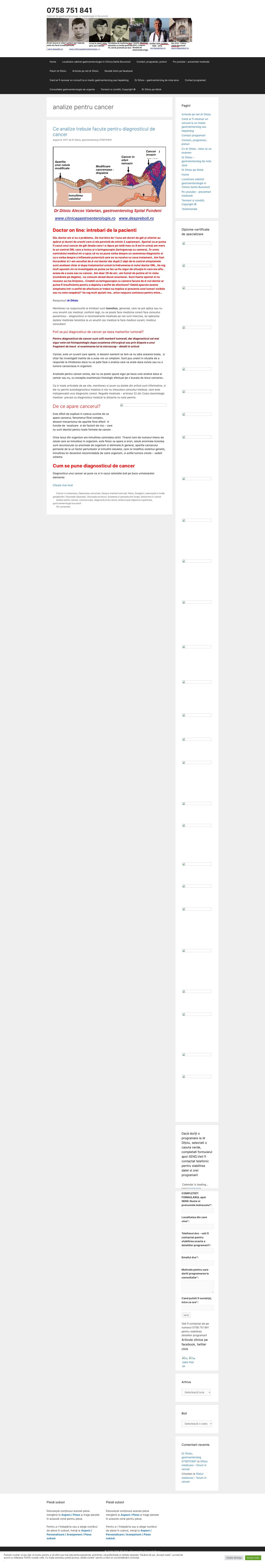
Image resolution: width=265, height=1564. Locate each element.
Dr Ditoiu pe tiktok (151, 89)
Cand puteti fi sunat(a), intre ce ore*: (197, 1300)
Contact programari (195, 80)
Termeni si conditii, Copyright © (118, 89)
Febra (131, 493)
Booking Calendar (195, 1188)
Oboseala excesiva (96, 496)
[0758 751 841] (119, 34)
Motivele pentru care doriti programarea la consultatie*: (195, 1273)
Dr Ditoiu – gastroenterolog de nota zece (157, 80)
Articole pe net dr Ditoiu (85, 70)
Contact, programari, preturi (152, 61)
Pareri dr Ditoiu (58, 70)
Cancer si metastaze (66, 493)
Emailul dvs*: (190, 1257)
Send (186, 1315)
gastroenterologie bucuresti (67, 503)
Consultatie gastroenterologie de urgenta (72, 89)
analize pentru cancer (67, 500)
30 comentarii (63, 506)
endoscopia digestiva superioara (135, 500)
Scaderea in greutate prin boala (124, 496)
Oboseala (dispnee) (76, 496)
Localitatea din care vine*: (194, 1219)
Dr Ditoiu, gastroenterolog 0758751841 (191, 1457)
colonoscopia (86, 500)
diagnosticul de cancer (105, 500)
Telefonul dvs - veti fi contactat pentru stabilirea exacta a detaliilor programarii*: (196, 1239)
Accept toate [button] (253, 1557)
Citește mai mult (63, 485)
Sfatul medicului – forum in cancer (194, 1465)
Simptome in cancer (151, 496)
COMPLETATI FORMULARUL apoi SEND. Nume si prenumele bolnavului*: (197, 1199)
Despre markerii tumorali (114, 493)
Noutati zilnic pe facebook (119, 70)
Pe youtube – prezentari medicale (191, 61)
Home (53, 61)
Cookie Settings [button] (234, 1557)
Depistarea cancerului (89, 493)
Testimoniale (189, 209)
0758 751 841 (69, 10)
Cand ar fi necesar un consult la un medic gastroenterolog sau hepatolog (89, 80)
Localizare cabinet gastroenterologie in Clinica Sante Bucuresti (96, 61)
